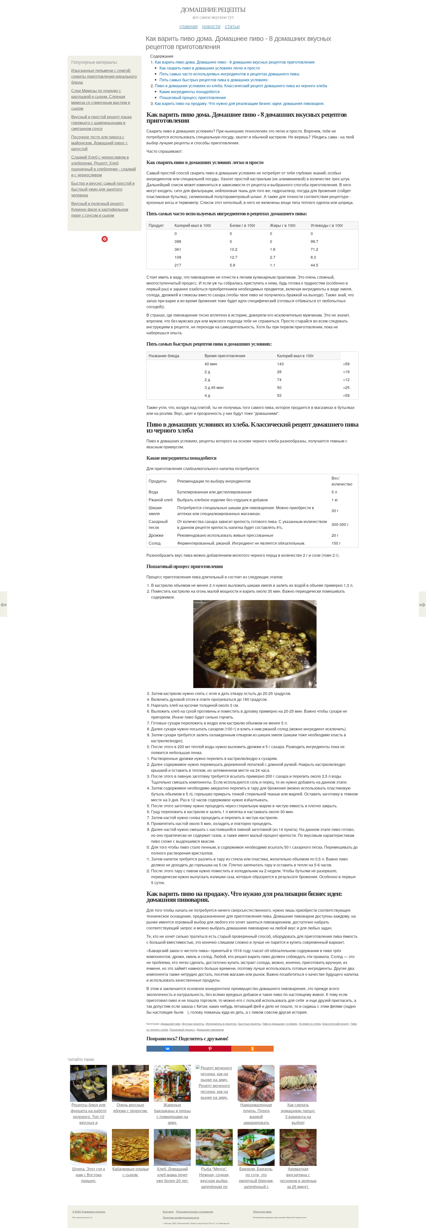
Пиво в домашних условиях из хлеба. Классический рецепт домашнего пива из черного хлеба (241, 85)
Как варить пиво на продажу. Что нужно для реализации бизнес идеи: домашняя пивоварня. (239, 103)
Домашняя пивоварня (210, 1029)
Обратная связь (262, 1211)
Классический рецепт (335, 1024)
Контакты (168, 1211)
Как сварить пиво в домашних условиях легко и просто (210, 68)
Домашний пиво (170, 1024)
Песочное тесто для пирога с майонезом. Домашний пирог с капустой (99, 143)
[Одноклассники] (252, 1049)
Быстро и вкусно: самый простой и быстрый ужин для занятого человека (103, 189)
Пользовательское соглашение (194, 1211)
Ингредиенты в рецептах (221, 1024)
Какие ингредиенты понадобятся (190, 91)
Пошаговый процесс (182, 1029)
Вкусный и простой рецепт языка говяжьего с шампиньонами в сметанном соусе (101, 123)
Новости (211, 26)
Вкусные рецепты (193, 1024)
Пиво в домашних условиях (279, 1024)
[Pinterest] (210, 1049)
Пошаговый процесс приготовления (193, 97)
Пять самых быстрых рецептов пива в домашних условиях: (214, 80)
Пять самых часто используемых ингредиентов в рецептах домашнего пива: (230, 74)
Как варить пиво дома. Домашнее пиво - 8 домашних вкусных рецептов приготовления (235, 62)
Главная (188, 26)
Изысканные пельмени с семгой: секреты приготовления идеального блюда (104, 76)
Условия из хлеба (310, 1024)
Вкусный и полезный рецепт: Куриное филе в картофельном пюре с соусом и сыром (99, 210)
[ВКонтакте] (167, 1049)
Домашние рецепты (213, 9)
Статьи (232, 26)
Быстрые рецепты (249, 1024)
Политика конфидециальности (181, 1217)
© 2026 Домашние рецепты (88, 1211)
